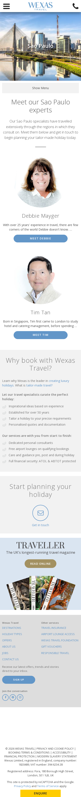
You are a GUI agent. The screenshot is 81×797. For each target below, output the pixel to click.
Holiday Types (12, 634)
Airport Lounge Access (58, 634)
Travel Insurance (53, 628)
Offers (7, 640)
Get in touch (40, 525)
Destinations (11, 628)
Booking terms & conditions (29, 752)
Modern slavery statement (57, 756)
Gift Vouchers (51, 646)
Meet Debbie (40, 238)
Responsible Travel (55, 653)
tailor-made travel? (39, 385)
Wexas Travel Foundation (59, 640)
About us (9, 646)
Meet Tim (40, 335)
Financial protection (19, 756)
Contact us (10, 659)
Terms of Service (48, 786)
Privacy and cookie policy (55, 748)
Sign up (18, 679)
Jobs (5, 653)
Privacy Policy (22, 786)
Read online (40, 564)
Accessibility (61, 752)
